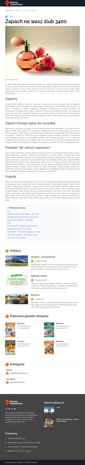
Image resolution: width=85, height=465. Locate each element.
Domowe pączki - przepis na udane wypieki (22, 447)
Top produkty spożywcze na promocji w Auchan (24, 442)
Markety (9, 370)
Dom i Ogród (10, 379)
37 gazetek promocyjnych (19, 373)
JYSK (58, 407)
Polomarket (9, 425)
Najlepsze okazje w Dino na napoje (19, 451)
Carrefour (20, 341)
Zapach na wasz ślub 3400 (17, 438)
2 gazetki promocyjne (17, 382)
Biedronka (21, 323)
